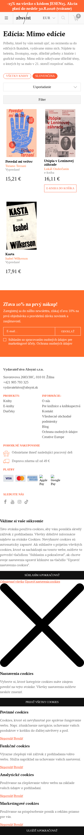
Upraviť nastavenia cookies (42, 581)
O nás (46, 401)
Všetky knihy (17, 76)
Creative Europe (53, 437)
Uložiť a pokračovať (42, 830)
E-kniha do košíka (60, 188)
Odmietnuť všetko (12, 581)
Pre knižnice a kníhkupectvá (61, 406)
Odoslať (68, 331)
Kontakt (47, 411)
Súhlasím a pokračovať (42, 575)
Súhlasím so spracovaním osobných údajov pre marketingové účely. (40, 341)
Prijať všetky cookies (42, 702)
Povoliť (18, 738)
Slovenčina (45, 76)
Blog (45, 426)
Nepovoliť (6, 738)
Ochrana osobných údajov (54, 343)
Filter (42, 99)
